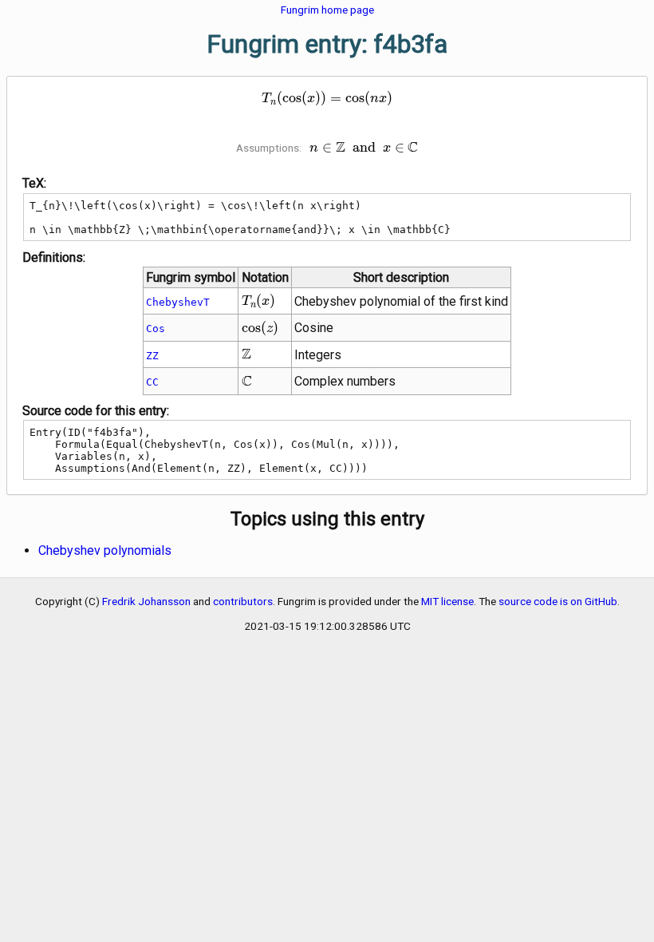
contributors (243, 601)
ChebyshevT (178, 302)
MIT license (447, 601)
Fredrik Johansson (146, 601)
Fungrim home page (327, 9)
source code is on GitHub (557, 601)
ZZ (152, 356)
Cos (155, 328)
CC (152, 382)
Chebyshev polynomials (104, 550)
